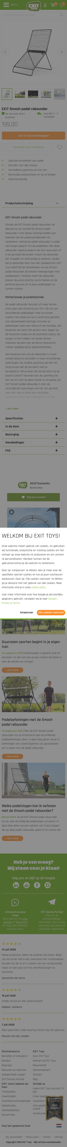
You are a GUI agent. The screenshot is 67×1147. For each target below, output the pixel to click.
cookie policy (38, 587)
